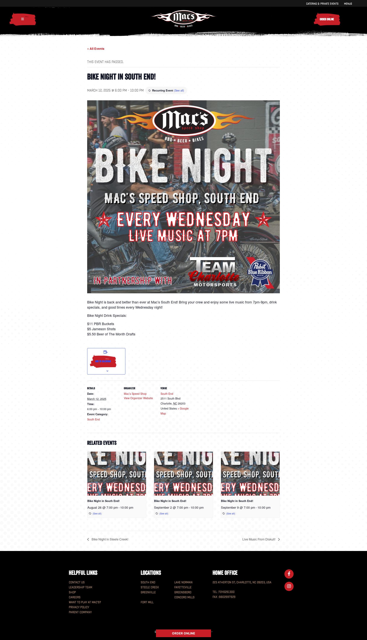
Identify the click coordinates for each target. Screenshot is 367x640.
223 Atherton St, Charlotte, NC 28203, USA (242, 582)
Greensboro (182, 592)
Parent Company (80, 612)
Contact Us (77, 582)
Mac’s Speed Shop (135, 394)
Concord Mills (184, 597)
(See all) (179, 90)
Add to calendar (103, 361)
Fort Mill (147, 602)
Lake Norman (183, 582)
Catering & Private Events (322, 3)
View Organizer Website (138, 398)
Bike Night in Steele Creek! (109, 539)
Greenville (148, 592)
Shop (72, 592)
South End (93, 419)
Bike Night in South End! (103, 501)
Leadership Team (80, 587)
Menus (348, 3)
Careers (74, 597)
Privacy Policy (79, 607)
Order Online (327, 19)
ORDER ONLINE (183, 633)
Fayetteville (183, 587)
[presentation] (116, 474)
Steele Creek (150, 587)
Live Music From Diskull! (259, 539)
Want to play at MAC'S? (85, 602)
